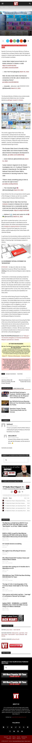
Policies (14, 737)
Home (2, 7)
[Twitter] (7, 40)
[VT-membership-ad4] (16, 476)
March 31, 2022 (18, 216)
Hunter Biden (20, 373)
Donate (18, 737)
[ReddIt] (21, 40)
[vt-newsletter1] (12, 648)
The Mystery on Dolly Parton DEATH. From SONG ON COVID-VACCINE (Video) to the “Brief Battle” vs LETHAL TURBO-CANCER (15, 524)
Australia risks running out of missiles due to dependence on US (16, 567)
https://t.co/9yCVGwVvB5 (21, 210)
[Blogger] (3, 727)
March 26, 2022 (24, 71)
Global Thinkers (6, 652)
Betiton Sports (27, 741)
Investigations (4, 396)
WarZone (6, 7)
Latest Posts (5, 519)
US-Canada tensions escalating (11, 544)
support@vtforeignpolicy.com (19, 717)
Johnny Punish (15, 639)
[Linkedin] (17, 40)
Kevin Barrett (17, 629)
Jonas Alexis (9, 629)
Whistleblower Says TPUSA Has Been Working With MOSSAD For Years (16, 576)
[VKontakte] (14, 731)
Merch (14, 738)
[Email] (24, 40)
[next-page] (5, 416)
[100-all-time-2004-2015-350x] (14, 677)
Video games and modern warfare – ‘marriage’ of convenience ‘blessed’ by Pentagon (16, 595)
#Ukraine (5, 204)
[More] (28, 40)
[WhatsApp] (14, 40)
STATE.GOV (4, 267)
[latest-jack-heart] (12, 621)
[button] (2, 4)
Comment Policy (25, 356)
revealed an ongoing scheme (11, 226)
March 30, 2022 (18, 190)
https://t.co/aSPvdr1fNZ (9, 65)
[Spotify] (27, 727)
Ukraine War (12, 7)
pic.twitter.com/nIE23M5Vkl (10, 82)
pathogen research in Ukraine (15, 100)
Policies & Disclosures (14, 356)
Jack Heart (21, 633)
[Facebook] (7, 727)
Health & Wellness (3, 412)
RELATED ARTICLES (7, 388)
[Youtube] (22, 731)
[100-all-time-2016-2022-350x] (14, 685)
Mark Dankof (11, 634)
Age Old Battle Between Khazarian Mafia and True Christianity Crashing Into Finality (20, 403)
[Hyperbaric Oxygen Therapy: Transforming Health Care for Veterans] (5, 410)
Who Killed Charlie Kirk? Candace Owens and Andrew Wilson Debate (15, 558)
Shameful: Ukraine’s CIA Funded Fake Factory (25, 380)
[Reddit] (15, 727)
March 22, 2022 (15, 88)
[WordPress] (18, 731)
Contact (23, 738)
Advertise (19, 738)
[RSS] (23, 727)
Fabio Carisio (15, 633)
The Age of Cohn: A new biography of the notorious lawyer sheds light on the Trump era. (15, 585)
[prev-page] (2, 416)
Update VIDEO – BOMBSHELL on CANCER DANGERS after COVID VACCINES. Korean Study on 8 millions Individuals (15, 604)
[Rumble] (19, 727)
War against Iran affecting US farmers (14, 551)
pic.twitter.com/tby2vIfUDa (10, 184)
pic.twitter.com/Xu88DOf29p (16, 155)
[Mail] (11, 727)
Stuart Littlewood (20, 634)
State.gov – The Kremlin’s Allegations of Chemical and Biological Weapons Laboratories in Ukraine (15, 337)
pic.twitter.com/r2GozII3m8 (10, 67)
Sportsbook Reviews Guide (18, 741)
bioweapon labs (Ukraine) (11, 373)
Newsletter (9, 738)
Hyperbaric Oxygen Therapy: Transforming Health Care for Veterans (18, 410)
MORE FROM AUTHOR (18, 388)
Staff (10, 737)
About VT (4, 356)
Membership (24, 737)
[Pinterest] (11, 40)
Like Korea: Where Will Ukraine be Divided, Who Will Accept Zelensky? (8, 381)
